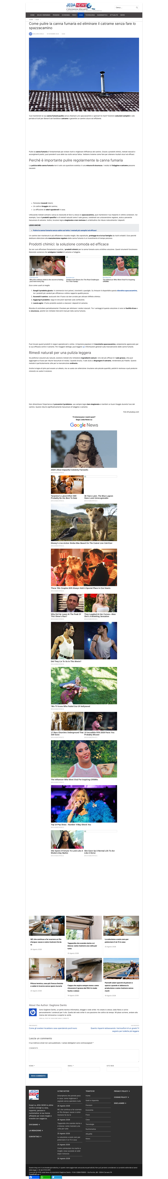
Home (31, 19)
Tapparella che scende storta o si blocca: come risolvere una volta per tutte (69, 1126)
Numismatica (91, 1129)
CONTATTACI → (35, 1137)
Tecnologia (90, 1124)
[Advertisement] (84, 136)
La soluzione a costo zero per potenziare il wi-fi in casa (68, 1138)
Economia (89, 1110)
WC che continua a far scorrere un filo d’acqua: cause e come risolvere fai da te (69, 1112)
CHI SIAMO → (34, 1125)
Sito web (110, 1066)
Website (66, 1018)
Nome (32, 1066)
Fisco (88, 1115)
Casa (37, 19)
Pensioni (89, 1105)
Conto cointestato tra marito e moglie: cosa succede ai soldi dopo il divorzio (69, 1151)
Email (71, 1066)
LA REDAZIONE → (36, 1131)
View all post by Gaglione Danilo (50, 1018)
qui (84, 347)
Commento (33, 1048)
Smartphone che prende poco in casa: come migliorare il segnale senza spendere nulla (69, 1098)
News (88, 1139)
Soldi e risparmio (92, 1100)
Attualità (89, 1134)
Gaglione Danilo (38, 34)
